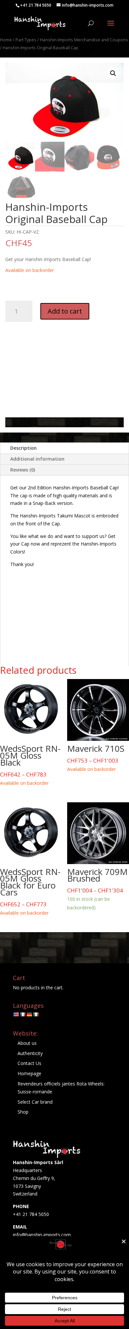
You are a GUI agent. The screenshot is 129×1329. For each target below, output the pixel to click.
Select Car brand (35, 1102)
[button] (113, 73)
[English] (16, 1014)
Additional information (37, 459)
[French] (22, 1014)
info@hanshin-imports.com (42, 1235)
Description (23, 448)
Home (6, 40)
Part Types (26, 40)
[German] (29, 1014)
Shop (23, 1112)
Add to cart (65, 311)
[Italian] (36, 1014)
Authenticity (30, 1053)
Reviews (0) (22, 470)
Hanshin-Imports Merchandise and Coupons (84, 40)
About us (27, 1043)
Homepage (29, 1073)
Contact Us (29, 1063)
